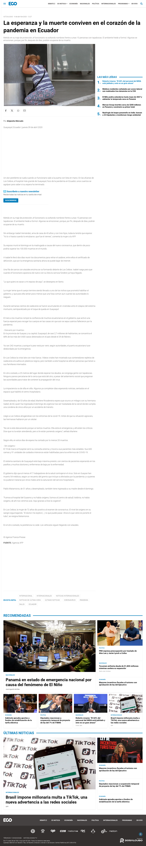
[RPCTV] (43, 833)
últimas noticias (52, 600)
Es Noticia (61, 3)
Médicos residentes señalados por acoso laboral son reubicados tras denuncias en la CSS (122, 90)
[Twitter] (12, 110)
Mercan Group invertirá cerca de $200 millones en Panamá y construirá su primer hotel (121, 106)
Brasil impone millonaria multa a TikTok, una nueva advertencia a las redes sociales (125, 720)
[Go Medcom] (73, 833)
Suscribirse (11, 200)
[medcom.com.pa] (113, 833)
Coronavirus (70, 600)
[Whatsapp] (18, 110)
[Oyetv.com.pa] (53, 833)
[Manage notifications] (140, 834)
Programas (123, 3)
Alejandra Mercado (15, 121)
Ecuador (32, 604)
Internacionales (108, 3)
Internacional (25, 596)
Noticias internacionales (67, 596)
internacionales (44, 596)
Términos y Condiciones (12, 838)
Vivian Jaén (79, 725)
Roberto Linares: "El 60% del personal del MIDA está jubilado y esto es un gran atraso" (121, 82)
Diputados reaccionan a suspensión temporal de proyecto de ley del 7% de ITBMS (55, 720)
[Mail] (24, 110)
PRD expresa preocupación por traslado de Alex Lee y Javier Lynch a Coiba (118, 652)
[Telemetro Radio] (103, 833)
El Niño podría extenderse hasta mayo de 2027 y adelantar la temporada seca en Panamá (122, 98)
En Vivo (135, 3)
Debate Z (51, 3)
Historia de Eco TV (30, 838)
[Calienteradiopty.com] (93, 833)
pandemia (84, 600)
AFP (112, 725)
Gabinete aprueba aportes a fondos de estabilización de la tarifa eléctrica (18, 720)
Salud (22, 604)
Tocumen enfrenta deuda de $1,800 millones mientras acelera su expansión (118, 667)
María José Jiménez (105, 671)
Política (95, 3)
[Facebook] (6, 110)
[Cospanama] (63, 833)
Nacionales (85, 3)
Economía (73, 3)
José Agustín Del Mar (13, 689)
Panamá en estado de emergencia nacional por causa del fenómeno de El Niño (48, 682)
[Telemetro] (33, 833)
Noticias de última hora (30, 600)
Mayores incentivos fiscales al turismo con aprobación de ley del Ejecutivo (118, 683)
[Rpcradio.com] (83, 833)
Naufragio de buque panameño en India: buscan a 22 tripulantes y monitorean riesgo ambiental (122, 114)
